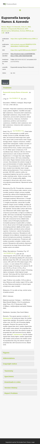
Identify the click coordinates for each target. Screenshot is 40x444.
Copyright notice (10, 364)
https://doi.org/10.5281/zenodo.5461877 (24, 50)
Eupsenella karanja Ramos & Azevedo (15, 92)
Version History (10, 388)
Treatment (7, 88)
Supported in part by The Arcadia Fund (16, 442)
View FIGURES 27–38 (14, 98)
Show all (5, 83)
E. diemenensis (17, 334)
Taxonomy (8, 371)
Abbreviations (9, 358)
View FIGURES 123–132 (9, 253)
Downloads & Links (12, 382)
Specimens (9, 376)
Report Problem (11, 393)
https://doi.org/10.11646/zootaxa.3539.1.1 (24, 38)
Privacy (29, 442)
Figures (6, 353)
